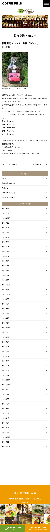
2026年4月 (6, 208)
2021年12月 (6, 380)
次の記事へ (37, 164)
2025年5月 (6, 237)
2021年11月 (6, 385)
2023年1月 (6, 323)
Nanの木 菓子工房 (8, 197)
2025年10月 (6, 223)
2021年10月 (6, 389)
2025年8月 (6, 232)
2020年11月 (6, 442)
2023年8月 (6, 299)
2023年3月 (6, 313)
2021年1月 (6, 432)
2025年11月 (6, 218)
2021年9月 (6, 394)
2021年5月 (6, 413)
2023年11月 (6, 289)
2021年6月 (6, 408)
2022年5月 (6, 356)
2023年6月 (6, 304)
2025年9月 (6, 227)
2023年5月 (6, 308)
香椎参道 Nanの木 (8, 183)
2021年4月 (6, 418)
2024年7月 (6, 251)
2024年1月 (6, 280)
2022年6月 (6, 351)
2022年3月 (6, 366)
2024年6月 (6, 256)
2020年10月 (6, 446)
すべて (4, 178)
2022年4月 (6, 361)
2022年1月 (6, 375)
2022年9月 (6, 337)
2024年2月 (6, 275)
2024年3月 (6, 270)
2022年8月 (6, 342)
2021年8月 (6, 399)
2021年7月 (6, 404)
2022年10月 (6, 332)
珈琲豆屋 (5, 188)
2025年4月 (6, 242)
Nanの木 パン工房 (8, 193)
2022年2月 (6, 370)
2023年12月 (6, 285)
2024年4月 (6, 266)
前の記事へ (13, 164)
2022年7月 (6, 346)
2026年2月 (6, 213)
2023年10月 (6, 294)
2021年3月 (6, 423)
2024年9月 (6, 247)
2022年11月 (6, 327)
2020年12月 (6, 437)
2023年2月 (6, 318)
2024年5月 (6, 261)
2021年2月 (6, 427)
